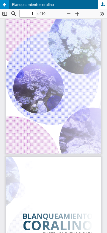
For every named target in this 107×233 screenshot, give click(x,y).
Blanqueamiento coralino (33, 4)
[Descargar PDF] (102, 4)
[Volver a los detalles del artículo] (4, 4)
